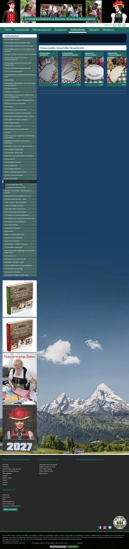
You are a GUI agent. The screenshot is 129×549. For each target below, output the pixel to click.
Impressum (28, 543)
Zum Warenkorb (124, 24)
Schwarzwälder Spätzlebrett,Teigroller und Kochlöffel (70, 54)
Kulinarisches (12, 36)
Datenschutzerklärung (24, 541)
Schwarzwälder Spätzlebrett (45, 54)
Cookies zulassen (73, 546)
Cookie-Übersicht (72, 543)
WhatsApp (119, 24)
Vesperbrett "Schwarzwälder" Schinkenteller (91, 54)
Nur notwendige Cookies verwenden (58, 546)
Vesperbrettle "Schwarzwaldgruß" (115, 54)
